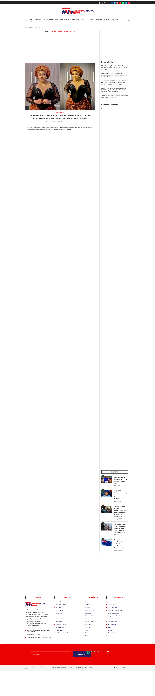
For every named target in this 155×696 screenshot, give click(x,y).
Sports (106, 19)
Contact (90, 667)
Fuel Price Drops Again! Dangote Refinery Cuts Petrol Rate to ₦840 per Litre (120, 528)
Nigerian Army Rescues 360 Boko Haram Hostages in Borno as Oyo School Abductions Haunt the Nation (114, 75)
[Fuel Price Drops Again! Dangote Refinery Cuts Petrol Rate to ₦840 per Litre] (106, 526)
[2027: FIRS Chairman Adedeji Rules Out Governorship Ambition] (106, 493)
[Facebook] (112, 3)
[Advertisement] (60, 47)
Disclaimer (75, 19)
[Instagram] (117, 3)
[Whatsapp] (123, 3)
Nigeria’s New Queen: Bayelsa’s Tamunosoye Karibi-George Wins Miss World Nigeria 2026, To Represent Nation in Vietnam (114, 89)
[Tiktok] (129, 3)
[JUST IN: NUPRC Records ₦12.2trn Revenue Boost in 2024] (106, 479)
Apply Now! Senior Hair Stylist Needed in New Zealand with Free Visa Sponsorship (121, 544)
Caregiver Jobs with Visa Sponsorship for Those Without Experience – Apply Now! (120, 511)
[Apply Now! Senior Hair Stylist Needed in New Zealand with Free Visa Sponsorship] (106, 542)
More (30, 22)
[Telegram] (126, 3)
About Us (38, 19)
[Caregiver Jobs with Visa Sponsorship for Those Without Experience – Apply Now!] (106, 509)
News (83, 19)
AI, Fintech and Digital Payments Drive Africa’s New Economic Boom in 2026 (114, 96)
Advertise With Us (61, 667)
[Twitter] (114, 3)
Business (99, 19)
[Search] (129, 20)
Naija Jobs (115, 19)
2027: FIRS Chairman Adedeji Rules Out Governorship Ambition (120, 495)
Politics (90, 19)
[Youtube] (120, 3)
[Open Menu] (26, 20)
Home (30, 19)
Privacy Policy (64, 19)
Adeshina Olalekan (46, 122)
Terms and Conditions (50, 19)
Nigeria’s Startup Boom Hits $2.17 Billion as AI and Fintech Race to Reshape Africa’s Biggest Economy (114, 67)
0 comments (67, 122)
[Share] (26, 108)
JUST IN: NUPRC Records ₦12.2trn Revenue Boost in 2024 (120, 480)
